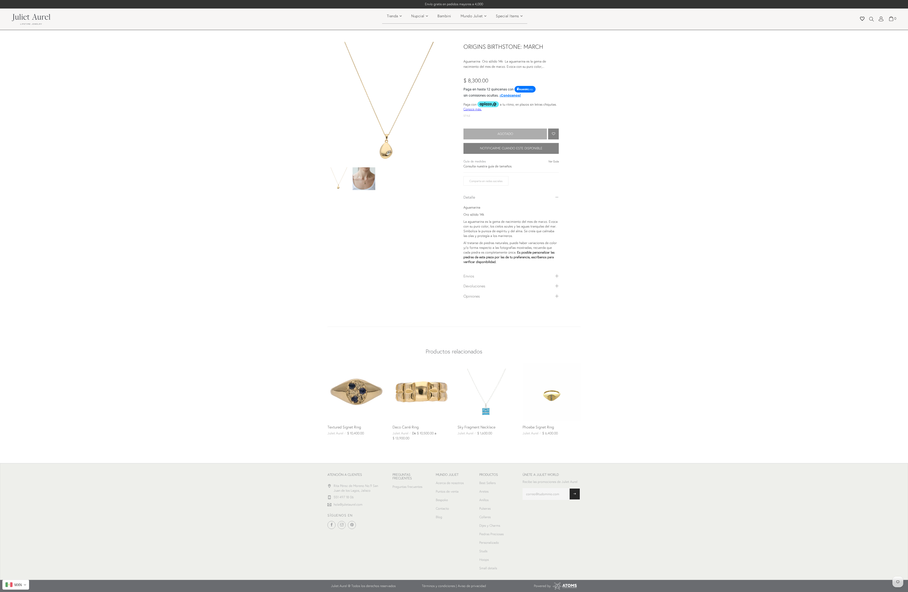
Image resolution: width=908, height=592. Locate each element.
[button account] (881, 18)
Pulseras (485, 508)
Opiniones (471, 296)
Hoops (484, 559)
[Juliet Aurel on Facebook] (331, 525)
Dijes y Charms (489, 525)
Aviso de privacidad (472, 586)
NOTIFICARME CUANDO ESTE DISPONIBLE (511, 148)
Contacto (442, 508)
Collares (485, 517)
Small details (488, 568)
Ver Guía (553, 161)
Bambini (444, 15)
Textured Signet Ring (344, 426)
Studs (483, 551)
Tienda (392, 15)
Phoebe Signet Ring (538, 426)
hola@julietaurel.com (348, 504)
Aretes (484, 491)
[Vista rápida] (332, 368)
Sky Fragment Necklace (476, 426)
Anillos (484, 500)
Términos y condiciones (438, 586)
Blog (439, 517)
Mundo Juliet (472, 15)
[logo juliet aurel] (31, 19)
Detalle (469, 197)
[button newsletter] (575, 494)
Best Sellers (487, 483)
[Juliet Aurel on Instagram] (342, 525)
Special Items (507, 15)
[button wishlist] (862, 19)
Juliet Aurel (335, 433)
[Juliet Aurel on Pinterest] (352, 525)
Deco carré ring (406, 426)
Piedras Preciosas (491, 534)
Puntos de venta (447, 491)
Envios (468, 275)
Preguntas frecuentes (407, 487)
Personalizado (489, 542)
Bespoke (442, 500)
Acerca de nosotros (450, 483)
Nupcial (417, 15)
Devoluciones (474, 285)
